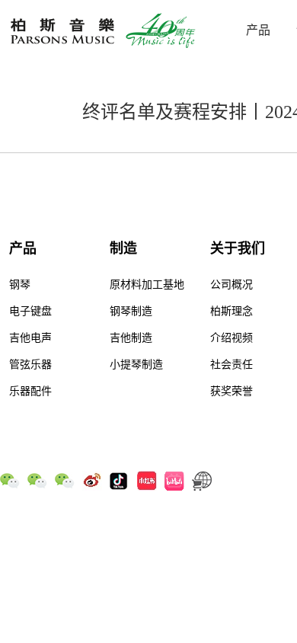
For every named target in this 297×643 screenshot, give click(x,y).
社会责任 (231, 364)
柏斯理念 (231, 311)
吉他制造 (131, 338)
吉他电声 (30, 338)
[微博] (92, 480)
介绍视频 (231, 338)
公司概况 (231, 284)
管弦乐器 (30, 364)
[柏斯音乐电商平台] (202, 480)
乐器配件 (30, 391)
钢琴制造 (131, 311)
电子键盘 (30, 311)
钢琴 (19, 284)
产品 (258, 30)
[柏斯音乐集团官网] (105, 30)
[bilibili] (174, 480)
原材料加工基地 (147, 284)
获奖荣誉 (231, 391)
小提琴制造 (136, 364)
